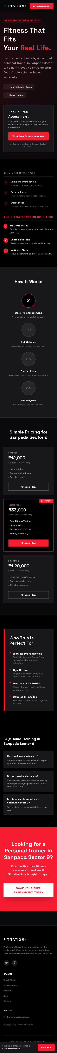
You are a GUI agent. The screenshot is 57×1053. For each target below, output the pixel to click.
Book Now (46, 1047)
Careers (7, 1001)
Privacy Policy (10, 1025)
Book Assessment (42, 6)
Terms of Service (25, 1025)
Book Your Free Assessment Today (28, 890)
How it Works (10, 980)
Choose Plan (28, 486)
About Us (8, 990)
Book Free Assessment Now (28, 136)
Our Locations (10, 985)
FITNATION (15, 6)
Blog (6, 996)
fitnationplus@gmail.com (18, 1017)
